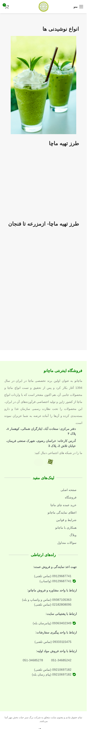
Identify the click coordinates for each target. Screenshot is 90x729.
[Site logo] (43, 6)
